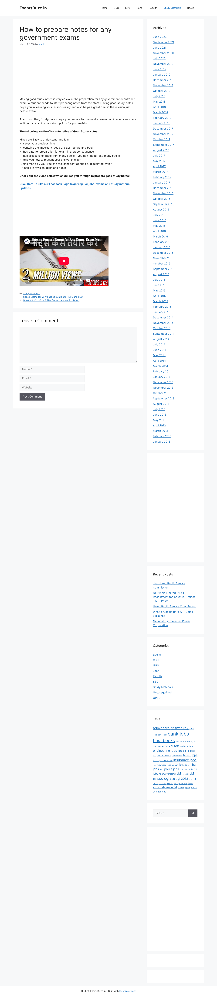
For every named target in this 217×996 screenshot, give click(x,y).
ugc (155, 791)
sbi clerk (185, 774)
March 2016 (160, 236)
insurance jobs (185, 760)
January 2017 (161, 182)
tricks (194, 787)
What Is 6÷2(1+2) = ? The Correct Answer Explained (51, 300)
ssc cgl (163, 778)
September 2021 (163, 42)
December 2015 (163, 252)
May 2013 (159, 420)
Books (190, 7)
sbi (179, 773)
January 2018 (161, 123)
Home (104, 7)
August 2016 (161, 209)
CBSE (156, 660)
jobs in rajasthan (170, 765)
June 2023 (160, 36)
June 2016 (159, 220)
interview (157, 765)
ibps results (177, 756)
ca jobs (183, 741)
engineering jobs (165, 750)
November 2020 (163, 53)
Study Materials (172, 7)
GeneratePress (127, 991)
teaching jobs (184, 787)
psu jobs (185, 769)
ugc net (161, 791)
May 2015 (159, 290)
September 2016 (163, 204)
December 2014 (163, 317)
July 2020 (159, 58)
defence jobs (186, 746)
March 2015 (160, 301)
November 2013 (163, 387)
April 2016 (159, 231)
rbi (191, 769)
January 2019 (161, 74)
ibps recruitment (164, 755)
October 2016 (161, 198)
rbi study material (167, 774)
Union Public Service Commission (174, 606)
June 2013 (159, 414)
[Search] (192, 813)
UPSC (156, 697)
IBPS (128, 7)
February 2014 (162, 371)
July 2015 (159, 279)
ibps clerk (183, 750)
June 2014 (159, 349)
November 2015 (163, 258)
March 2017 (160, 171)
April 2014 (159, 360)
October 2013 (161, 393)
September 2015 (163, 269)
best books (164, 740)
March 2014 (160, 366)
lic (180, 764)
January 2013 (161, 441)
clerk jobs (192, 741)
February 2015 (162, 306)
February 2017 (162, 177)
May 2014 (159, 355)
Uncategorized (162, 692)
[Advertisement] (78, 73)
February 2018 (162, 117)
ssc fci (170, 783)
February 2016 (162, 242)
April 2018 (159, 107)
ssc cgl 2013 (179, 779)
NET (161, 769)
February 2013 (162, 436)
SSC (116, 7)
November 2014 (163, 322)
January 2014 (161, 376)
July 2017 (159, 155)
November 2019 (163, 63)
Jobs (139, 7)
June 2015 (159, 285)
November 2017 (163, 134)
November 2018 (163, 85)
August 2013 (161, 403)
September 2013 (163, 398)
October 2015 (161, 263)
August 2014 (161, 339)
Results (153, 7)
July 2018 (159, 96)
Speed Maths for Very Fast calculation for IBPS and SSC (53, 296)
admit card (161, 728)
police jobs (171, 769)
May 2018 (159, 101)
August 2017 (161, 150)
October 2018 (161, 90)
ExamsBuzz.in (33, 8)
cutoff (175, 746)
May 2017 (159, 161)
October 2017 (161, 139)
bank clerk (162, 735)
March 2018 (160, 112)
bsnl (177, 741)
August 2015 (161, 274)
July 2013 (159, 409)
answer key (179, 728)
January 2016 (161, 247)
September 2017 (163, 144)
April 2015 (159, 295)
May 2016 (159, 225)
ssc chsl (162, 783)
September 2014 (163, 333)
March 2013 (160, 430)
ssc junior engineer (183, 783)
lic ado (185, 765)
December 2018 (163, 80)
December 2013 (163, 382)
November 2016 (163, 193)
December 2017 (163, 128)
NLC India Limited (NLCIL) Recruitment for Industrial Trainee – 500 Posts (174, 597)
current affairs (161, 746)
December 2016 (163, 188)
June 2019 (159, 69)
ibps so (187, 755)
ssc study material (165, 787)
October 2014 (161, 328)
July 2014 (159, 344)
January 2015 (161, 312)
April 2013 (159, 425)
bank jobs (178, 734)
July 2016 (159, 215)
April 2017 (159, 166)
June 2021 (159, 47)
